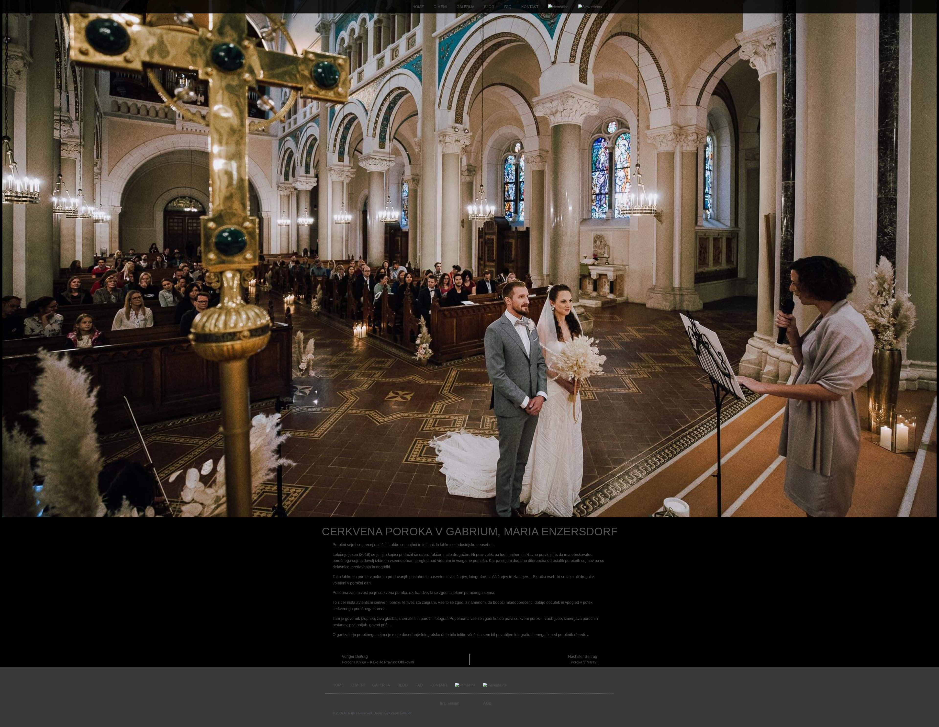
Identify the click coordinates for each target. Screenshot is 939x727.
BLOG (489, 7)
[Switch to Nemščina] (558, 6)
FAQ (508, 7)
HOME (418, 7)
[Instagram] (601, 685)
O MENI (440, 7)
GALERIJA (465, 7)
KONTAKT (529, 7)
